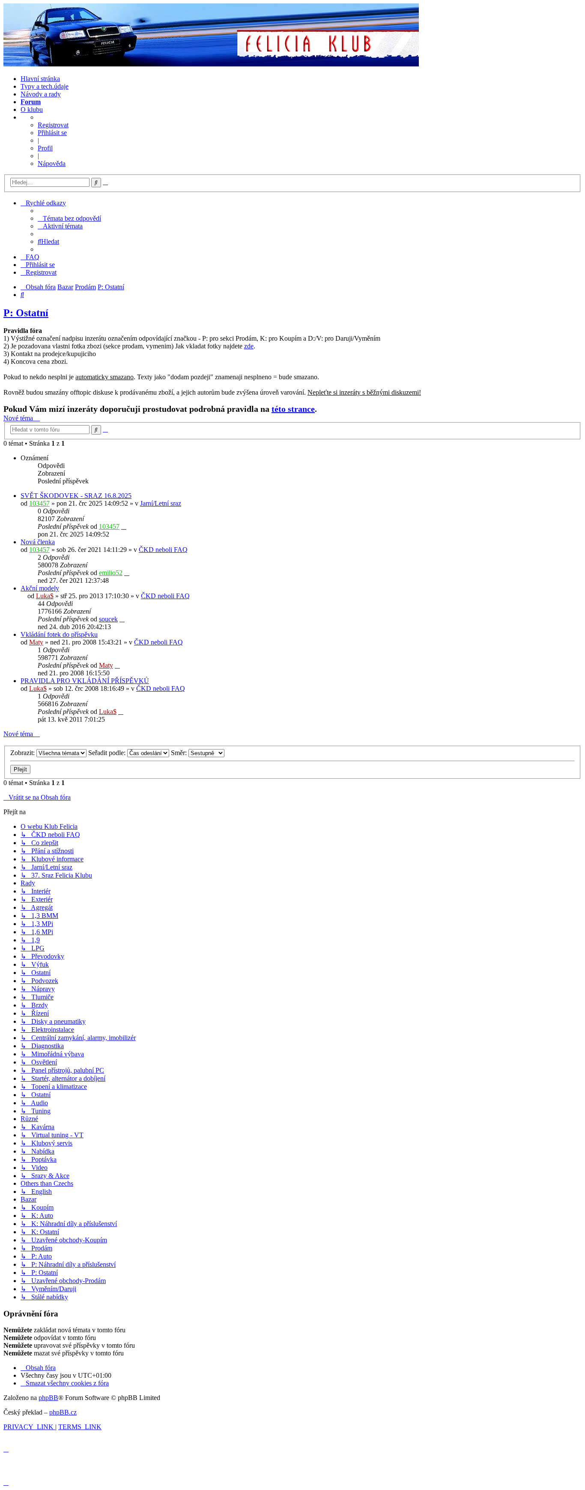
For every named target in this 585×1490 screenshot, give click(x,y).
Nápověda (52, 163)
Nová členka (38, 542)
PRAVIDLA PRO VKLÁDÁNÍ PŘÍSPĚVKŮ (85, 680)
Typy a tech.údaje (45, 86)
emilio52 (110, 572)
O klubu (32, 109)
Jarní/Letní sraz (160, 503)
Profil (45, 148)
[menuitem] (69, 218)
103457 (39, 503)
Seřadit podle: (107, 752)
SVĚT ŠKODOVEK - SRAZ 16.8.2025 (76, 495)
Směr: (179, 752)
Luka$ (45, 596)
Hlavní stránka (40, 78)
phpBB (48, 1397)
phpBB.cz (63, 1412)
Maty (36, 642)
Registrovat (53, 125)
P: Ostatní (25, 312)
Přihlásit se (52, 132)
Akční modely (40, 588)
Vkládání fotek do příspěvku (59, 634)
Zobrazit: (23, 752)
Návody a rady (41, 94)
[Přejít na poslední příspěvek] (123, 526)
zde (249, 346)
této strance (293, 409)
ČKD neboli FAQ (163, 549)
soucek (108, 619)
